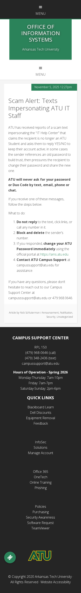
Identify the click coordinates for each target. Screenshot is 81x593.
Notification (66, 312)
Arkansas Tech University (53, 576)
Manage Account (40, 453)
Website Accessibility (55, 582)
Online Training (41, 482)
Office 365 (40, 471)
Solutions (40, 447)
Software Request (40, 522)
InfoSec (40, 442)
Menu (40, 13)
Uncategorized (65, 317)
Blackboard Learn (40, 407)
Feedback (40, 423)
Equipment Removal (40, 418)
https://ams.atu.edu (54, 254)
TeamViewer (40, 528)
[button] (10, 557)
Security (50, 317)
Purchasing (40, 512)
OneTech (40, 477)
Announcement (50, 312)
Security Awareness (40, 517)
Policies (40, 506)
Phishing (40, 488)
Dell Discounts (40, 412)
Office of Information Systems (40, 33)
